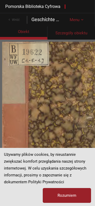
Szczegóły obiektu (71, 33)
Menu (74, 19)
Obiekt (23, 31)
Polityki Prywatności (46, 182)
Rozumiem (67, 195)
